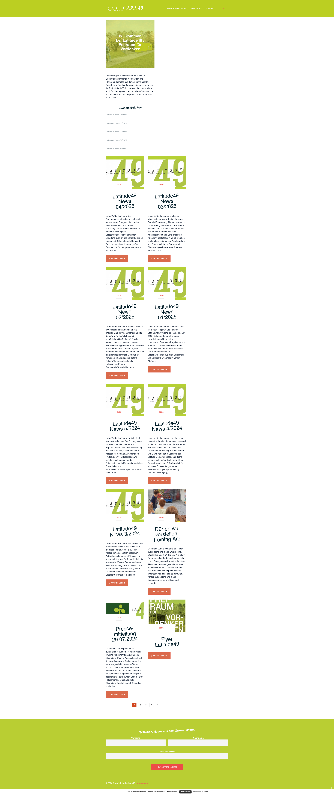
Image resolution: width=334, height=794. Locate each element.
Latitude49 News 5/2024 (116, 148)
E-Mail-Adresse (167, 751)
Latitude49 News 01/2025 (116, 140)
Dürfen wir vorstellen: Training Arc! (167, 533)
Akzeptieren (185, 791)
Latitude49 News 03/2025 (116, 123)
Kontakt (209, 8)
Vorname (135, 737)
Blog (119, 185)
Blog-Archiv (195, 8)
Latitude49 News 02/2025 (116, 131)
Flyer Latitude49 (167, 641)
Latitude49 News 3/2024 (125, 531)
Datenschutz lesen (200, 791)
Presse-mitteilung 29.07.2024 (125, 633)
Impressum (142, 782)
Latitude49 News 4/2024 (167, 426)
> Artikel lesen (117, 258)
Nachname (198, 737)
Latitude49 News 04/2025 (116, 114)
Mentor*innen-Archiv (176, 8)
